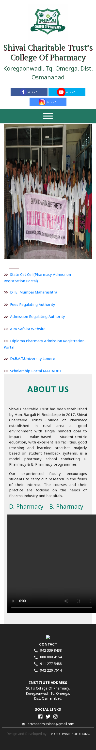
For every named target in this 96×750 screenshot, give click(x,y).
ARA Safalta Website (28, 328)
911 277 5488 (51, 664)
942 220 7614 (51, 670)
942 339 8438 (51, 650)
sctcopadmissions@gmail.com (51, 724)
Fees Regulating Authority (32, 304)
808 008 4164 (51, 657)
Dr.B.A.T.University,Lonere (32, 358)
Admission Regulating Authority (37, 316)
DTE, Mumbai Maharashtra (33, 292)
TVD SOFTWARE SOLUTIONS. (69, 734)
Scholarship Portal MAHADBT (36, 370)
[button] (10, 191)
